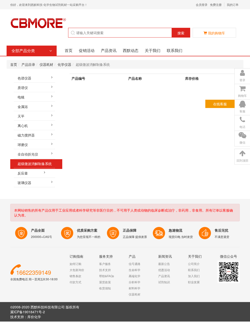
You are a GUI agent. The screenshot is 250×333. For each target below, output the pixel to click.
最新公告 (164, 264)
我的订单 (233, 4)
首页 (69, 50)
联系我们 (174, 50)
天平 (21, 116)
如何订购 (75, 264)
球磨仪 (23, 144)
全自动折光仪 (28, 154)
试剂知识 (164, 282)
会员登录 (202, 4)
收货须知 (105, 288)
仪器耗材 (46, 64)
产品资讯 (108, 50)
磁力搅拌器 (26, 135)
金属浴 (23, 106)
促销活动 (86, 50)
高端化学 (134, 276)
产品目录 (28, 64)
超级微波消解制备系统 (35, 163)
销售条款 (75, 276)
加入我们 (194, 276)
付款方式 (75, 282)
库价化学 (34, 316)
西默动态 (130, 50)
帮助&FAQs (106, 276)
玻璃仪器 (24, 182)
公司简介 (194, 264)
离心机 (23, 125)
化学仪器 (64, 64)
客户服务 (105, 264)
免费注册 (216, 4)
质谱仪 (23, 87)
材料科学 (134, 288)
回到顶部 (242, 160)
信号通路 (134, 264)
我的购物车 (216, 32)
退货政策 (105, 282)
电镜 (21, 97)
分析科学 (134, 282)
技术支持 (105, 270)
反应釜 (23, 173)
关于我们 (152, 50)
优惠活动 (164, 270)
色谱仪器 (24, 78)
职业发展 (194, 282)
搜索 (180, 32)
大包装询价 (77, 270)
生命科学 (134, 270)
